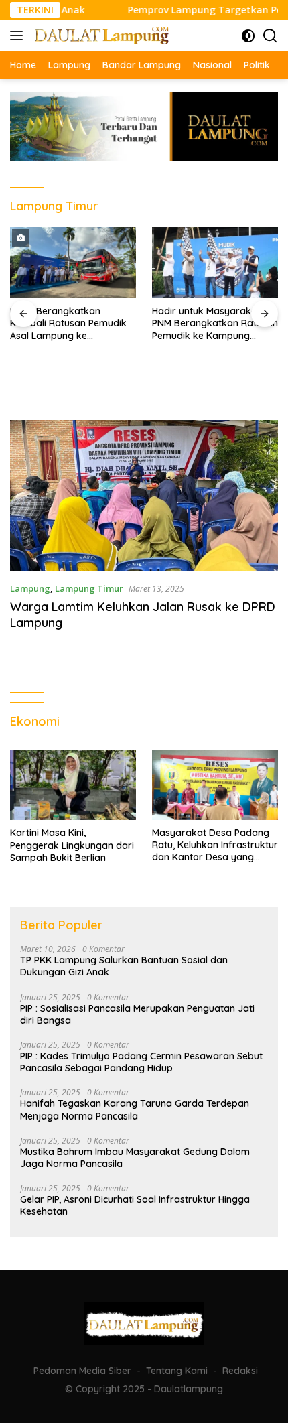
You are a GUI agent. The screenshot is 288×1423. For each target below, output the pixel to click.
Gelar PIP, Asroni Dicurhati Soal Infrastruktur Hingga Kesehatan (135, 1205)
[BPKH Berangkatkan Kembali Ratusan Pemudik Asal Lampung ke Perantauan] (73, 262)
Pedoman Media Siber (82, 1371)
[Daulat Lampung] (100, 35)
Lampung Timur (89, 588)
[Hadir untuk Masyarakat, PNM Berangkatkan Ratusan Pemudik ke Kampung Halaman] (215, 262)
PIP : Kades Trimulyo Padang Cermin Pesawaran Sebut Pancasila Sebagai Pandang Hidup (141, 1062)
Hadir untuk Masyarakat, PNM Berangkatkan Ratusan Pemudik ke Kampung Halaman (215, 323)
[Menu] (19, 35)
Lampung (30, 588)
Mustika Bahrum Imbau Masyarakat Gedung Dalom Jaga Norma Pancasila (135, 1158)
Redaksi (240, 1371)
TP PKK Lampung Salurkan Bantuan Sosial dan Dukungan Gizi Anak (124, 966)
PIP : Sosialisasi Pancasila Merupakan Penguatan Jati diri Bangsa (137, 1014)
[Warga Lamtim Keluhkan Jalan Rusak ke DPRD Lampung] (144, 495)
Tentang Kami (177, 1371)
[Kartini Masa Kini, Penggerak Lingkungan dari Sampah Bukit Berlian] (73, 785)
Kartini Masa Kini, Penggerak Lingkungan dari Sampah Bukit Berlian (72, 845)
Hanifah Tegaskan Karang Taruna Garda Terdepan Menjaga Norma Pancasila (134, 1109)
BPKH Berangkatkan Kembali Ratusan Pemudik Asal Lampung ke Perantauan (68, 323)
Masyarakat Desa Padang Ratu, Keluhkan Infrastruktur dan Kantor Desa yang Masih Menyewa (215, 845)
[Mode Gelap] (248, 36)
